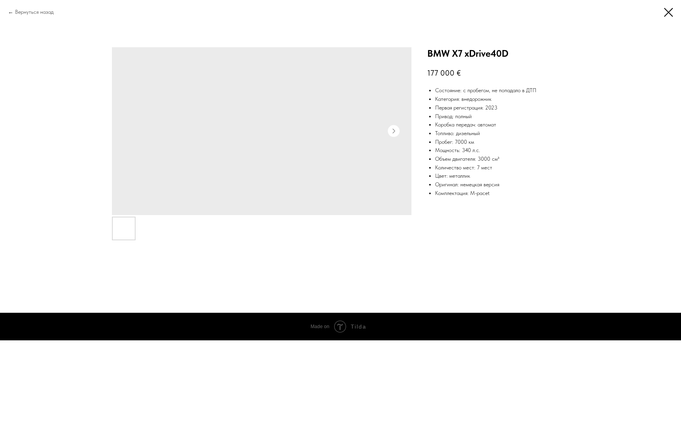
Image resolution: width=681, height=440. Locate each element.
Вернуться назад (34, 12)
